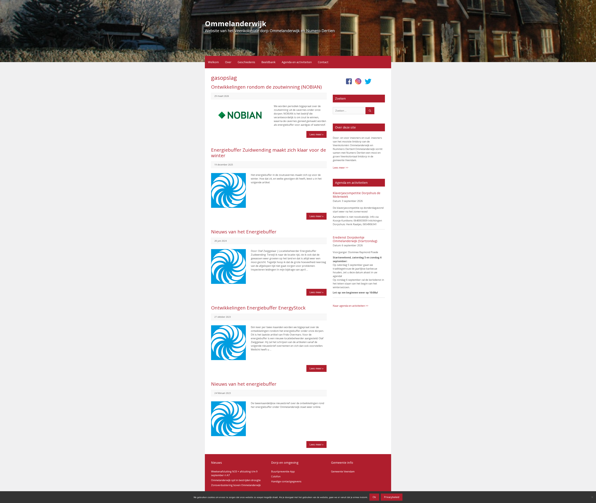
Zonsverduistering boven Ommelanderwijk (236, 485)
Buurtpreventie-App (283, 471)
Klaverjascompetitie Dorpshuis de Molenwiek (356, 195)
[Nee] (592, 497)
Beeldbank (268, 62)
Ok (374, 497)
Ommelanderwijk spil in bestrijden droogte (236, 480)
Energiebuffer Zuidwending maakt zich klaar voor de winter (268, 153)
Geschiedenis (246, 62)
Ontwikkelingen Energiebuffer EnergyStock (258, 308)
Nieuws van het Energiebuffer (243, 231)
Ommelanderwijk (235, 23)
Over (228, 62)
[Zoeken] (370, 110)
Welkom (213, 62)
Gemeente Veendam (342, 471)
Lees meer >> (340, 167)
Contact (323, 62)
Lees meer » (316, 134)
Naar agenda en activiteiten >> (350, 305)
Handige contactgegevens (286, 481)
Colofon (275, 476)
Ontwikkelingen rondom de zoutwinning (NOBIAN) (266, 87)
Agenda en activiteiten (297, 62)
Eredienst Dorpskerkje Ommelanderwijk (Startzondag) (355, 239)
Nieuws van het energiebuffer (243, 384)
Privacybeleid (391, 497)
